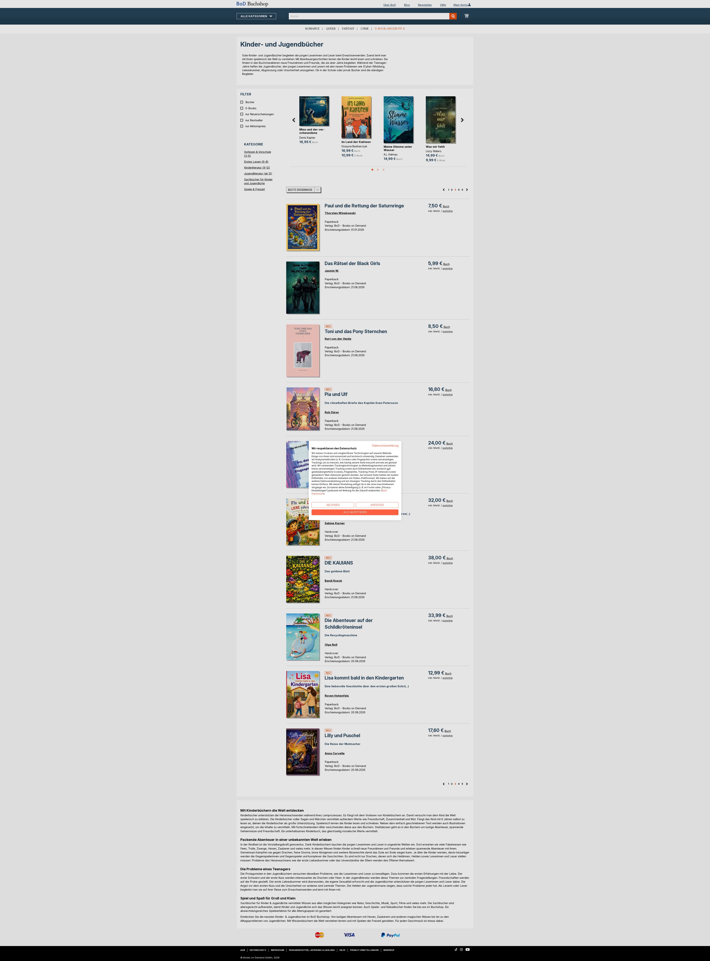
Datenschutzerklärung (385, 445)
